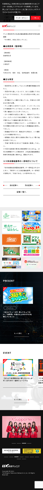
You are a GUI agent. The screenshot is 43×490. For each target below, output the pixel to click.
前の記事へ (14, 185)
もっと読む (18, 333)
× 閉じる (35, 18)
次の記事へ (29, 185)
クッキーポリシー (22, 18)
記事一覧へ (21, 191)
